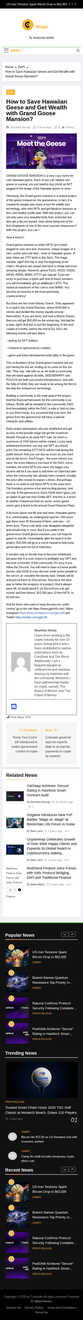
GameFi (36, 962)
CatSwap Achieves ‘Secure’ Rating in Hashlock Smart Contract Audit (48, 790)
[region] (41, 1289)
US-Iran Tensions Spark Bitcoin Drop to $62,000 (37, 4)
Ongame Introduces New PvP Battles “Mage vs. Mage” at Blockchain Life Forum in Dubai (51, 819)
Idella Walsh (37, 884)
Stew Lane (36, 831)
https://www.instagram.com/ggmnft (42, 613)
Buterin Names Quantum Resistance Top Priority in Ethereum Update (50, 982)
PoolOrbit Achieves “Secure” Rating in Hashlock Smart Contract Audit (53, 1033)
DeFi (11, 92)
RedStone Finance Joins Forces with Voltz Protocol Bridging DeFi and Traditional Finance (51, 872)
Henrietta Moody (20, 127)
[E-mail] (14, 707)
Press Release (42, 1013)
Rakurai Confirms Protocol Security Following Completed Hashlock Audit (53, 1008)
